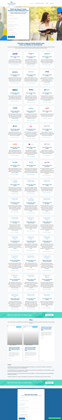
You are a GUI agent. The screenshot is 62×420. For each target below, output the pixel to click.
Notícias (47, 3)
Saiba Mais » (10, 358)
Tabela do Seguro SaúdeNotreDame (31, 75)
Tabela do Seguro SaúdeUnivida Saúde (31, 280)
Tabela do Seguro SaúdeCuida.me (15, 185)
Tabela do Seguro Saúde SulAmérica (15, 75)
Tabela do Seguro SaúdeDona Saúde (31, 185)
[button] (54, 418)
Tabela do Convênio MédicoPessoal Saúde (15, 261)
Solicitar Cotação (11, 36)
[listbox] (18, 33)
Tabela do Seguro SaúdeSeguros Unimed (15, 112)
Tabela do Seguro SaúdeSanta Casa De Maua (47, 261)
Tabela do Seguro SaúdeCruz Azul (31, 166)
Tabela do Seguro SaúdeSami (47, 112)
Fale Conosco (52, 3)
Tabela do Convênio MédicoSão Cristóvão (15, 280)
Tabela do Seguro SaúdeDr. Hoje (47, 185)
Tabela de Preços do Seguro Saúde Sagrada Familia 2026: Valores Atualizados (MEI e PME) (14, 349)
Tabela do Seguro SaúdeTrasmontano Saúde (15, 299)
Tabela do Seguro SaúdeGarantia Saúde (31, 203)
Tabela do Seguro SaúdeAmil (15, 57)
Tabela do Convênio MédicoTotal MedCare (47, 280)
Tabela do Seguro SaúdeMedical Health (47, 222)
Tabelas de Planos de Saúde (39, 3)
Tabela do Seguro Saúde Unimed (47, 57)
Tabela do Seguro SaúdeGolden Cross (31, 112)
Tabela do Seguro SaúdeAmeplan (47, 130)
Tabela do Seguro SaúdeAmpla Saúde (15, 148)
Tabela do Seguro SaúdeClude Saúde (47, 166)
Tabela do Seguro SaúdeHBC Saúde (47, 203)
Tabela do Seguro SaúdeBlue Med (15, 166)
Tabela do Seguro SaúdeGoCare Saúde (15, 203)
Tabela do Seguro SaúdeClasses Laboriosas (15, 130)
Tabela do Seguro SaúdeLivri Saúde (15, 222)
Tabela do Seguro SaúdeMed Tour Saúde (31, 222)
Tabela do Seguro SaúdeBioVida (31, 148)
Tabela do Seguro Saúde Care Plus (47, 93)
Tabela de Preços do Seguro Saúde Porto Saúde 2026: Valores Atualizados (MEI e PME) (46, 328)
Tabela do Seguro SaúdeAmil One (47, 75)
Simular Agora (21, 418)
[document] (31, 404)
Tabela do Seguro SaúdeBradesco (31, 57)
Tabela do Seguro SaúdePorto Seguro (15, 93)
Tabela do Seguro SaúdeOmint (31, 93)
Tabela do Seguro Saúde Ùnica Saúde (31, 299)
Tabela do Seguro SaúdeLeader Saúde (15, 242)
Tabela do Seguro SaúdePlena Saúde (31, 261)
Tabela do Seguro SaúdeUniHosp (47, 299)
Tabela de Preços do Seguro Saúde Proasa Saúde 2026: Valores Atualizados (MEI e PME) (30, 349)
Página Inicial (32, 3)
